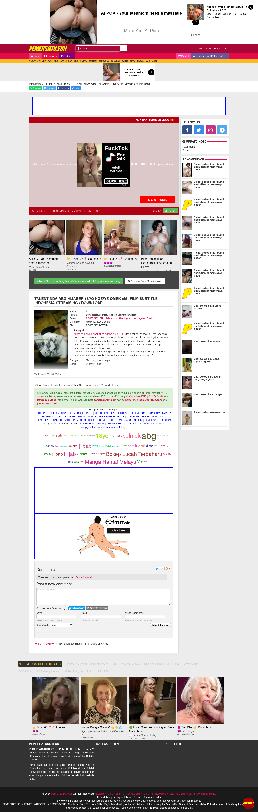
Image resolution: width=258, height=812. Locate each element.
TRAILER (80, 211)
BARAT (32, 61)
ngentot (116, 446)
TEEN (132, 61)
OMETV (83, 61)
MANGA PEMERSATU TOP (142, 416)
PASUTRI (93, 61)
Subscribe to (43, 624)
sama (76, 435)
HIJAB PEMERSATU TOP (79, 416)
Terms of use (191, 664)
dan (56, 445)
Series (67, 56)
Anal (76, 462)
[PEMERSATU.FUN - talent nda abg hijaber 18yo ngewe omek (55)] (48, 48)
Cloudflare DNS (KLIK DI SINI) (146, 396)
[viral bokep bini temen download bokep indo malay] (188, 346)
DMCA (217, 48)
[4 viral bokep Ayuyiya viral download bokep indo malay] (188, 417)
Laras (162, 445)
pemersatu (63, 445)
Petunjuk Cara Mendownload (146, 281)
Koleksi (92, 454)
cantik (132, 445)
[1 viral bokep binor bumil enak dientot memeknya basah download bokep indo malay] (188, 328)
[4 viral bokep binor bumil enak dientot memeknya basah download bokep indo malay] (188, 258)
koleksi (73, 445)
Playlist (185, 56)
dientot (65, 435)
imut (93, 435)
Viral (145, 462)
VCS (148, 61)
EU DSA (103, 671)
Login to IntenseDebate (76, 608)
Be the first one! (83, 577)
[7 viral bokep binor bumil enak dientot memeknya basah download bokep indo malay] (188, 204)
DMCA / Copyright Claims (78, 671)
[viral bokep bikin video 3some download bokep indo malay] (188, 311)
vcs (46, 435)
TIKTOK (140, 61)
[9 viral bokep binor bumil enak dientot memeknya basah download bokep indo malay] (188, 169)
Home (37, 56)
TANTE (125, 61)
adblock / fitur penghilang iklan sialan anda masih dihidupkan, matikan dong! (79, 281)
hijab (58, 435)
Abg (121, 318)
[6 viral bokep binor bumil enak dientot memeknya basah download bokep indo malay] (188, 222)
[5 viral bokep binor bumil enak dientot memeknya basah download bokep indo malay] (188, 240)
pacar (101, 445)
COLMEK (41, 61)
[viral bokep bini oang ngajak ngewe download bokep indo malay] (188, 364)
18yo (134, 318)
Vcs (140, 461)
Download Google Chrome (121, 423)
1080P (208, 48)
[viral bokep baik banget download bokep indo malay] (188, 399)
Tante (70, 461)
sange (50, 446)
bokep (95, 445)
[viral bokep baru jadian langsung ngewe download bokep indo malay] (188, 381)
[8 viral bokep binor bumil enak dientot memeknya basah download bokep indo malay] (188, 187)
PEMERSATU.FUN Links (108, 793)
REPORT (96, 211)
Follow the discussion (168, 568)
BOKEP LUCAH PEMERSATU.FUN (56, 413)
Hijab (70, 453)
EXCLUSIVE (53, 61)
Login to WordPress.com (97, 608)
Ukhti (156, 445)
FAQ (225, 48)
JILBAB (68, 61)
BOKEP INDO (84, 413)
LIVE (76, 61)
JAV (62, 61)
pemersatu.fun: (130, 400)
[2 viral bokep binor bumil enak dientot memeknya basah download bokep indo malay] (188, 293)
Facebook (64, 88)
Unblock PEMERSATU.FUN (161, 664)
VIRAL (154, 61)
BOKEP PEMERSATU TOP (109, 416)
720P (199, 48)
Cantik (82, 462)
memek (115, 435)
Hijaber (127, 318)
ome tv (47, 454)
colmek (132, 435)
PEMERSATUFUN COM (157, 420)
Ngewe (141, 318)
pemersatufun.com (105, 400)
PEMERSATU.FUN (95, 318)
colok (51, 435)
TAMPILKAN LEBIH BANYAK (46, 374)
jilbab (85, 445)
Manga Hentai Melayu (110, 461)
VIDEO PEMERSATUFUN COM (142, 413)
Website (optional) (134, 612)
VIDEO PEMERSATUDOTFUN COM (85, 420)
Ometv (167, 454)
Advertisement (99, 664)
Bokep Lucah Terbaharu (134, 453)
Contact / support (76, 664)
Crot (97, 454)
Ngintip (102, 454)
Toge (167, 446)
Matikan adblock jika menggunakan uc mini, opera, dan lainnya (123, 425)
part (167, 435)
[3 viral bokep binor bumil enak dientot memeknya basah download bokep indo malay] (188, 275)
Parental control (131, 664)
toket (71, 435)
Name (39, 612)
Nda (115, 318)
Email (84, 612)
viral (141, 445)
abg (148, 435)
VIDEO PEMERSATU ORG (109, 413)
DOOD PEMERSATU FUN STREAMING (144, 793)
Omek (150, 318)
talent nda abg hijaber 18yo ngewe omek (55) (99, 334)
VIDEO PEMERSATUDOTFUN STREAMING (191, 793)
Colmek (83, 453)
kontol (88, 435)
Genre (51, 56)
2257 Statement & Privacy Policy (38, 671)
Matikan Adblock (157, 199)
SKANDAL (115, 61)
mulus (108, 445)
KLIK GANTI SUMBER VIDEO (154, 120)
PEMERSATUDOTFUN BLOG (42, 664)
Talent (109, 318)
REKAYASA (104, 61)
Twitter (77, 88)
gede (82, 435)
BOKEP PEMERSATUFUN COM (124, 420)
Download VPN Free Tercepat (87, 423)
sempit (124, 445)
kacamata (161, 435)
